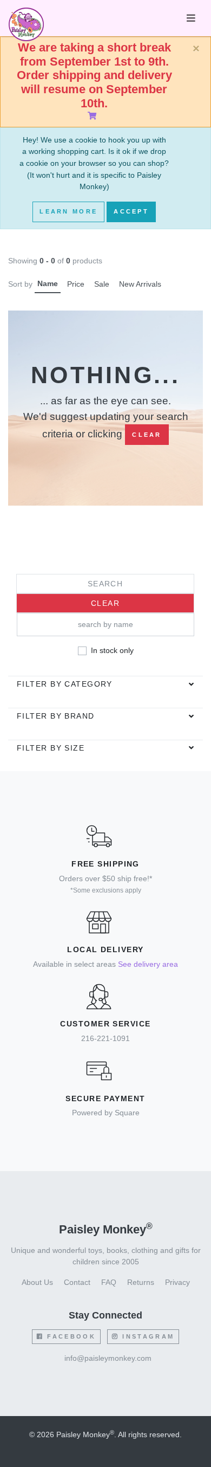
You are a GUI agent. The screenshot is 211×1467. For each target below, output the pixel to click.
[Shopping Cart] (94, 116)
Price (75, 284)
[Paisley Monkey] (26, 18)
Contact (77, 1282)
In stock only (112, 650)
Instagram (146, 1336)
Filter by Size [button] (50, 748)
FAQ (108, 1282)
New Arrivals (140, 284)
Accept (131, 211)
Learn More (68, 211)
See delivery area (148, 964)
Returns (140, 1282)
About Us (37, 1282)
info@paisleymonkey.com (107, 1358)
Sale (101, 284)
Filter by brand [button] (56, 716)
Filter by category (65, 684)
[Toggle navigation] (191, 18)
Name (47, 283)
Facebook (70, 1336)
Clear (147, 434)
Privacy (177, 1282)
